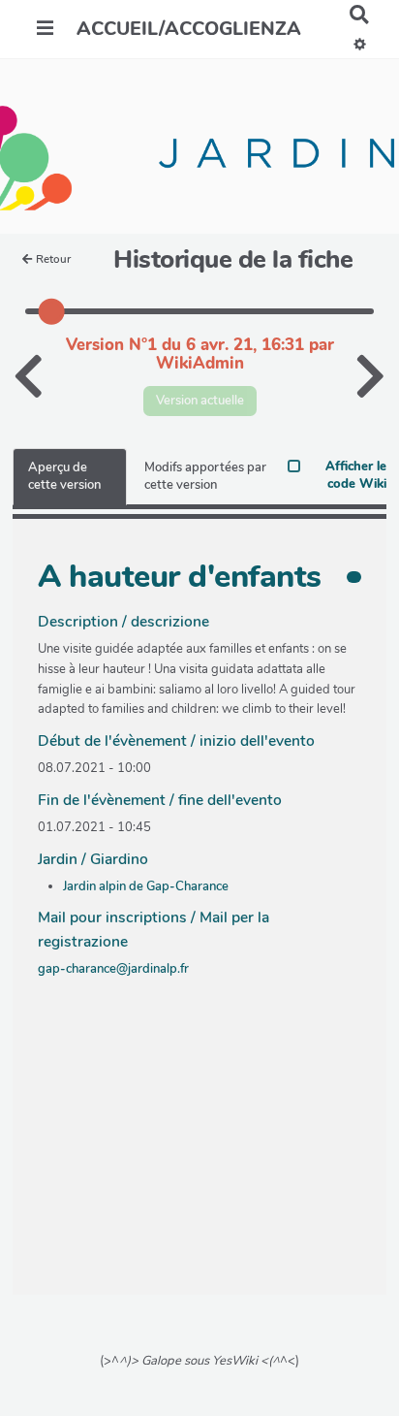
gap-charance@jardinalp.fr (113, 969)
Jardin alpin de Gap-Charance (146, 886)
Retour (53, 259)
